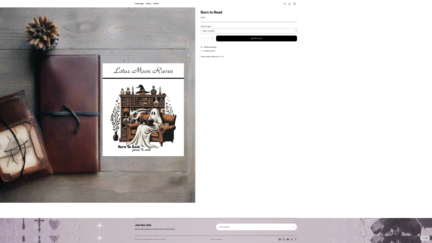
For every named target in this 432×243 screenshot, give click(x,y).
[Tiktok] (291, 239)
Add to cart (258, 38)
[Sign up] (293, 227)
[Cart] (294, 3)
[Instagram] (283, 239)
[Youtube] (287, 239)
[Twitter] (295, 239)
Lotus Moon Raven (146, 239)
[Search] (284, 3)
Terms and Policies (216, 239)
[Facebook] (279, 239)
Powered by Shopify (159, 239)
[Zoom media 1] (97, 105)
